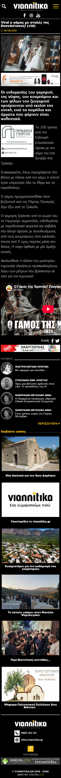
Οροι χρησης (30, 755)
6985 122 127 (29, 733)
